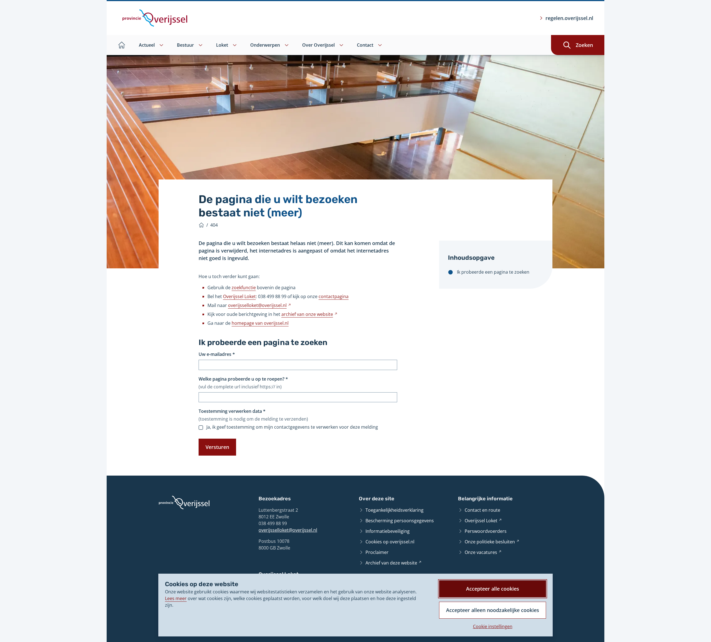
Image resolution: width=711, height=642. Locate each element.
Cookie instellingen (492, 626)
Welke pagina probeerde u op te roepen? (243, 379)
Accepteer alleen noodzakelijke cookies (492, 610)
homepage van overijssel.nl (260, 323)
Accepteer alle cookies (492, 588)
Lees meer (176, 598)
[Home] (201, 225)
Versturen (217, 447)
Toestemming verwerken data (232, 411)
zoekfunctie (244, 287)
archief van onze (309, 314)
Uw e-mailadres (217, 354)
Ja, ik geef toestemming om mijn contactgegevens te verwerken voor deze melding (292, 427)
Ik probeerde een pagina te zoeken (493, 272)
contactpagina (334, 296)
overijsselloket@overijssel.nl (288, 530)
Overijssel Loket (239, 296)
